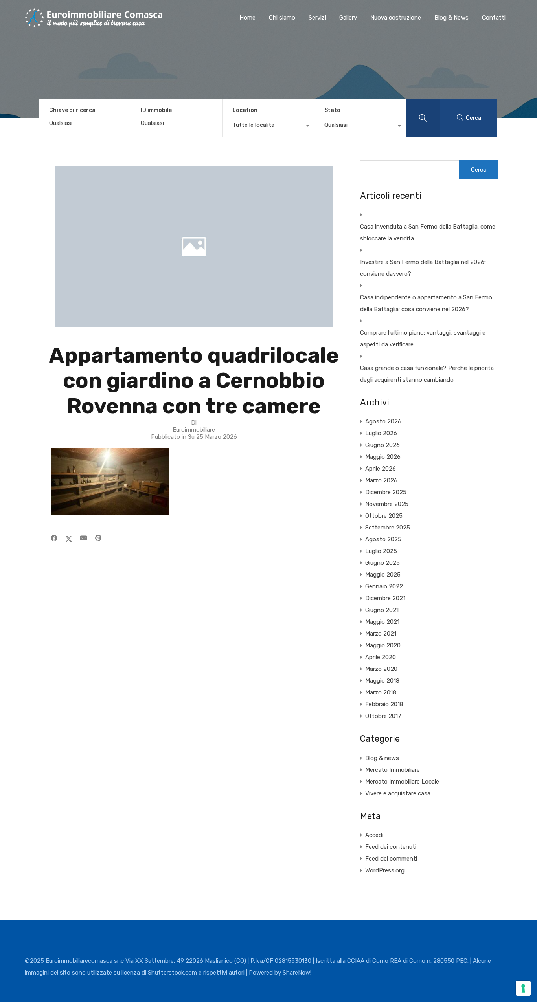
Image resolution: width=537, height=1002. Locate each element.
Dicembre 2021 (385, 598)
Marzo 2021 (380, 633)
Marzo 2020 (381, 668)
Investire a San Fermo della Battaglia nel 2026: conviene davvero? (423, 267)
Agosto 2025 (383, 539)
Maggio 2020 (383, 645)
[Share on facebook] (54, 538)
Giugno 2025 (382, 562)
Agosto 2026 (383, 421)
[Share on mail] (83, 538)
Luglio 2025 (381, 551)
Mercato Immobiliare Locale (402, 781)
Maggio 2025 (383, 574)
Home (247, 17)
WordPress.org (385, 870)
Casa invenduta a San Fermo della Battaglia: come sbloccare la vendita (427, 232)
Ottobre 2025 (384, 515)
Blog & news (382, 758)
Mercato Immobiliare (392, 769)
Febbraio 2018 (384, 704)
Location (244, 110)
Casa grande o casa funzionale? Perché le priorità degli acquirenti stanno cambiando (427, 374)
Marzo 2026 (381, 480)
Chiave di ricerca (72, 110)
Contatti (494, 17)
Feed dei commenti (391, 858)
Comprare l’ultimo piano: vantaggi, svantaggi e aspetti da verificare (423, 338)
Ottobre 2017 (383, 716)
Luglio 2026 (381, 433)
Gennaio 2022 (384, 586)
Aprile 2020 (380, 657)
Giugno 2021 (382, 610)
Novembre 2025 (386, 503)
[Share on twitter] (69, 538)
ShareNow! (297, 972)
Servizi (317, 17)
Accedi (374, 835)
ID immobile (156, 110)
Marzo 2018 (380, 692)
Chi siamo (282, 17)
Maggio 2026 (383, 456)
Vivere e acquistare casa (397, 793)
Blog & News (451, 17)
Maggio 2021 (382, 621)
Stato (332, 110)
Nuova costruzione (395, 17)
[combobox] (268, 126)
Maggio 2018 (382, 680)
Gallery (348, 17)
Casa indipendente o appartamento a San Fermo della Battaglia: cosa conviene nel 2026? (426, 303)
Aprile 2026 (380, 468)
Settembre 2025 (387, 527)
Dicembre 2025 (385, 492)
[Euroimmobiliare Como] (93, 23)
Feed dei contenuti (390, 846)
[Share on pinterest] (98, 538)
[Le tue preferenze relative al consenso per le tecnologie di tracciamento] (523, 988)
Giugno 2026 (382, 445)
